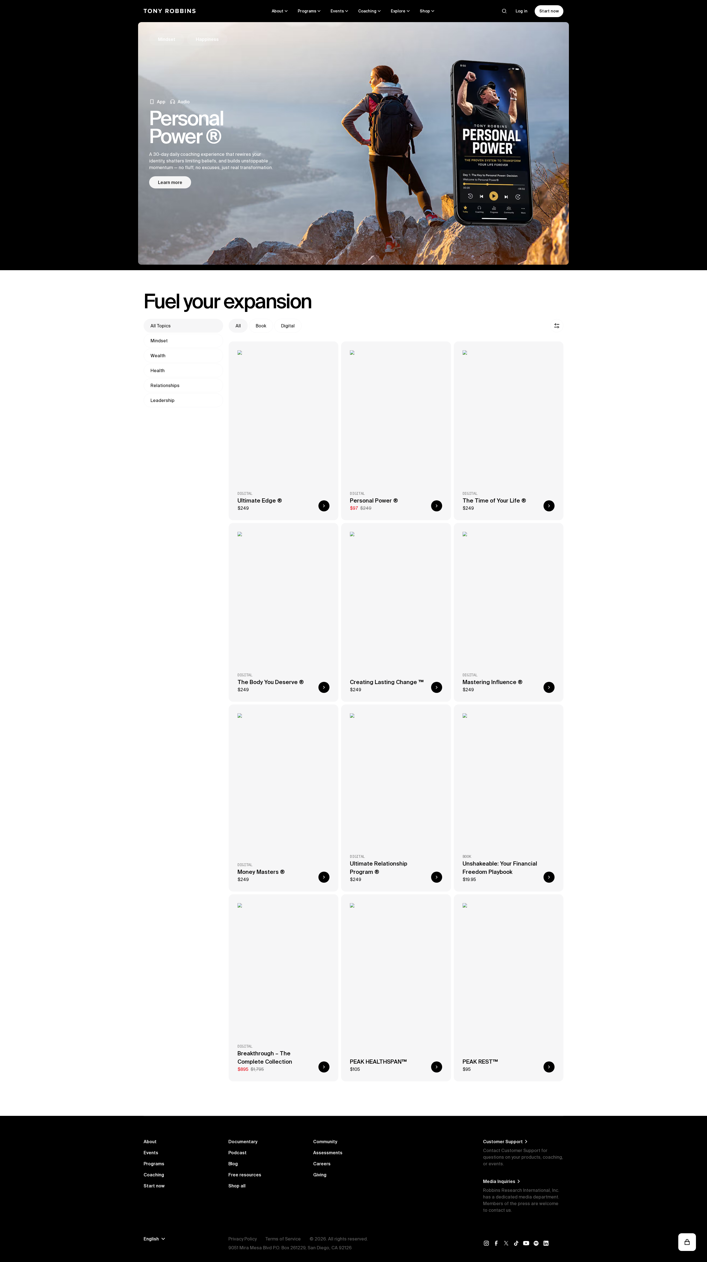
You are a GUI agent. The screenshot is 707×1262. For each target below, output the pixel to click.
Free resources (244, 1174)
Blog (233, 1163)
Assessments (327, 1152)
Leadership (163, 400)
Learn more (170, 182)
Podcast (237, 1152)
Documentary (242, 1141)
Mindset (159, 340)
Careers (322, 1163)
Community (325, 1141)
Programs (154, 1163)
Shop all (237, 1185)
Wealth (158, 355)
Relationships (165, 385)
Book (261, 325)
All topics (161, 325)
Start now (154, 1185)
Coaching (154, 1174)
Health (158, 370)
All (238, 325)
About (150, 1141)
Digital (288, 325)
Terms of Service (283, 1238)
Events (151, 1152)
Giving (319, 1174)
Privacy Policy (242, 1238)
